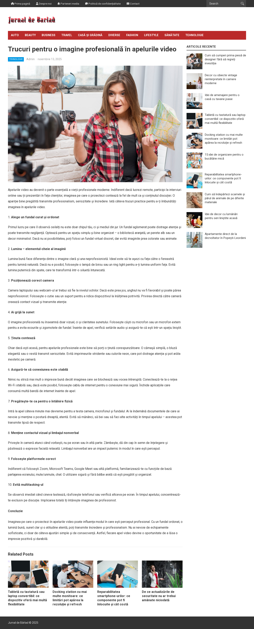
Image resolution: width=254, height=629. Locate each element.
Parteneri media (69, 3)
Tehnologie (194, 35)
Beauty (30, 35)
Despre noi (45, 3)
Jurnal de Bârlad (18, 622)
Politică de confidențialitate (104, 3)
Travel (66, 35)
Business (48, 35)
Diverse (114, 35)
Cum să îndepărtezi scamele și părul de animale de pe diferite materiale (225, 198)
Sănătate (172, 35)
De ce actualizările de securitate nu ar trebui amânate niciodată (159, 596)
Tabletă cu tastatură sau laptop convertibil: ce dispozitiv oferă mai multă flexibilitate (27, 598)
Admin (30, 59)
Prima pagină (22, 3)
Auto (15, 35)
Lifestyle (151, 35)
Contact (134, 3)
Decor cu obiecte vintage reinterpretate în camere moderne (221, 79)
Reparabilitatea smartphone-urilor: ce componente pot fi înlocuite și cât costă (113, 598)
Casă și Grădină (90, 35)
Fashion (132, 35)
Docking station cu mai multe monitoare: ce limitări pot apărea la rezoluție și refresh (70, 598)
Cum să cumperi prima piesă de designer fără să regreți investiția (225, 59)
